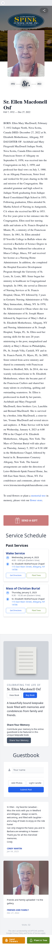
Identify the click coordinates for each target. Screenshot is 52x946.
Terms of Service (34, 933)
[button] (26, 878)
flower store (36, 500)
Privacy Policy (17, 933)
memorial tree (38, 495)
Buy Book (30, 695)
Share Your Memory (18, 740)
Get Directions (16, 575)
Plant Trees (36, 575)
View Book (14, 695)
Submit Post (26, 789)
